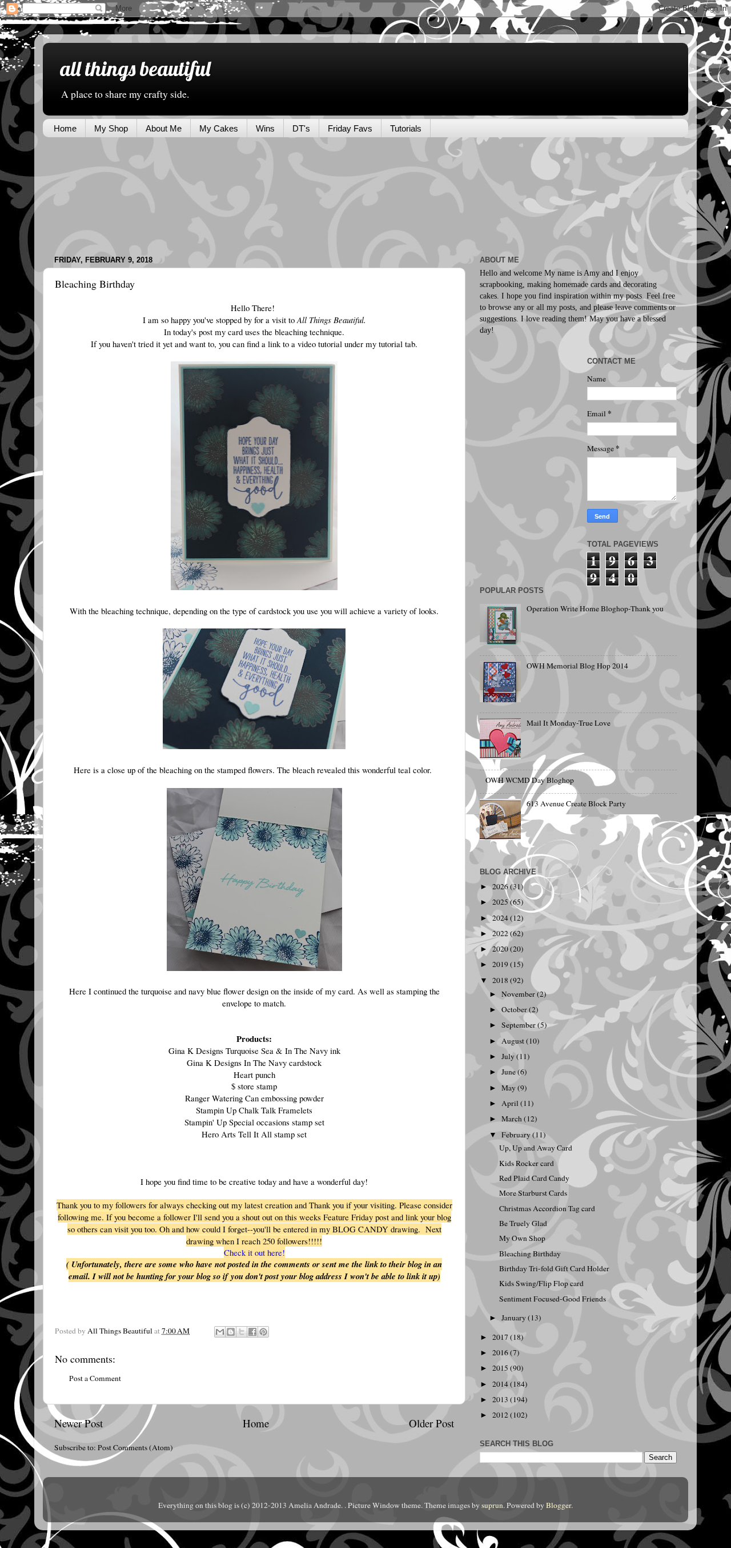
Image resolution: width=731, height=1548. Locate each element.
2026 (501, 886)
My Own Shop (522, 1238)
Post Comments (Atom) (135, 1447)
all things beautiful (135, 68)
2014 (501, 1384)
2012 (501, 1415)
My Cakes (218, 128)
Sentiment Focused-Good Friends (552, 1299)
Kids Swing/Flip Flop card (541, 1283)
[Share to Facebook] (252, 1332)
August (513, 1041)
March (512, 1118)
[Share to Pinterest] (263, 1332)
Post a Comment (95, 1378)
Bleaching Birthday (530, 1253)
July (508, 1056)
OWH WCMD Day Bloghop (529, 780)
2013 (501, 1399)
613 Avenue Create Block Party (576, 803)
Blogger (558, 1505)
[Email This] (220, 1332)
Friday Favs (350, 128)
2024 (501, 918)
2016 (501, 1352)
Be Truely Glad (523, 1223)
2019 (501, 964)
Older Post (431, 1423)
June (509, 1072)
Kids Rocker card (526, 1163)
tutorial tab (397, 343)
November (519, 994)
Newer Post (78, 1423)
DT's (301, 128)
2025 (501, 902)
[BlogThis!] (230, 1332)
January (514, 1317)
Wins (265, 128)
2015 (501, 1368)
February (516, 1134)
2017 (501, 1337)
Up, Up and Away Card (535, 1148)
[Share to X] (241, 1332)
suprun (492, 1505)
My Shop (111, 128)
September (519, 1025)
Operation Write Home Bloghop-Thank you (595, 608)
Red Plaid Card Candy (534, 1178)
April (510, 1103)
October (515, 1009)
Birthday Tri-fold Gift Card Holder (554, 1268)
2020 (501, 949)
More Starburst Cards (533, 1193)
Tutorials (405, 128)
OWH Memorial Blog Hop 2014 (577, 665)
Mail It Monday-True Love (568, 723)
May (509, 1088)
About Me (164, 128)
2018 (501, 980)
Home (65, 128)
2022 (501, 933)
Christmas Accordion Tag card (547, 1208)
